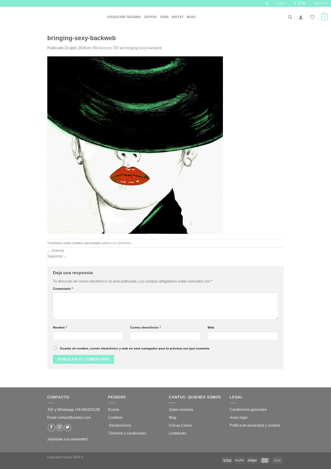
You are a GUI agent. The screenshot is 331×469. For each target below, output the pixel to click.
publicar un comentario (116, 243)
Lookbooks (177, 433)
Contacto (281, 3)
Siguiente (57, 256)
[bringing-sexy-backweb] (135, 145)
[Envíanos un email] (303, 3)
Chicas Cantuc (181, 425)
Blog (191, 17)
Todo (164, 17)
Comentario (63, 288)
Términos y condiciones (127, 433)
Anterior (55, 251)
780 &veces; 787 (105, 48)
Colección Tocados (124, 17)
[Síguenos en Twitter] (67, 427)
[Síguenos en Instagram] (299, 3)
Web (211, 327)
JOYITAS (150, 17)
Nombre (60, 327)
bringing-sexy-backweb (143, 48)
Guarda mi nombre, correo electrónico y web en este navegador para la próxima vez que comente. (135, 348)
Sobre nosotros (181, 410)
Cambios (115, 417)
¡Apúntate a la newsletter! (67, 439)
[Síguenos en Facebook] (295, 3)
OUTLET (178, 17)
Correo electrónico (145, 327)
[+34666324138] (267, 3)
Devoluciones (120, 425)
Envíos (113, 410)
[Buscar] (290, 17)
